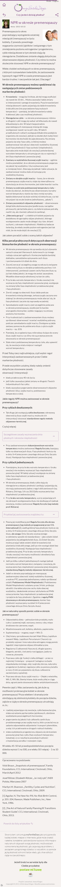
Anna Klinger (37, 881)
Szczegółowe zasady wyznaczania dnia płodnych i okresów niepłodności (23, 436)
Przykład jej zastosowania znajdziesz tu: (24, 514)
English (56, 1)
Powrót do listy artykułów (17, 823)
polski (48, 1)
